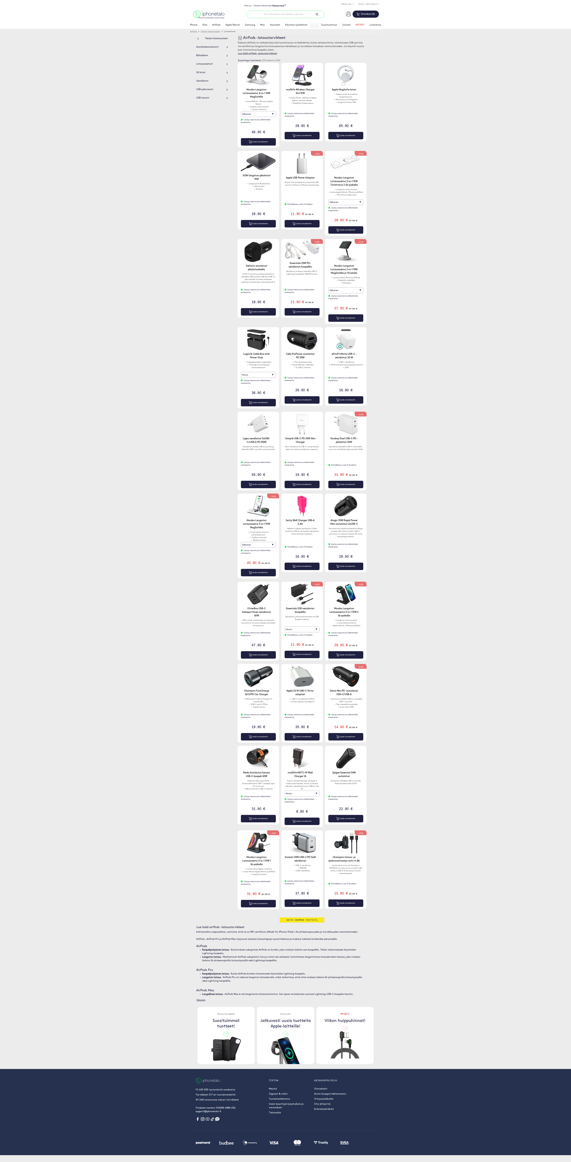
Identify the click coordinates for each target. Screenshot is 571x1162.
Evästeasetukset (324, 1109)
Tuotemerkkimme (279, 1099)
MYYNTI (360, 25)
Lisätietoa (375, 25)
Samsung (250, 25)
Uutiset (346, 25)
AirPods (216, 25)
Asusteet (275, 25)
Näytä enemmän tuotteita (302, 919)
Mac (262, 25)
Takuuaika (275, 1113)
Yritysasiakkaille (323, 1099)
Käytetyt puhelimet (296, 25)
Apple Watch (233, 25)
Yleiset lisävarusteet (210, 32)
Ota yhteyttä (322, 1104)
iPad (204, 25)
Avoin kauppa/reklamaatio (330, 1094)
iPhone (193, 25)
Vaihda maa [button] (346, 4)
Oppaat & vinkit (278, 1094)
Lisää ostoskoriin (260, 142)
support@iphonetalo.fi (208, 1111)
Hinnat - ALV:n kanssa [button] (368, 4)
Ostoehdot (320, 1089)
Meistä (273, 1089)
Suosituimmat (329, 25)
